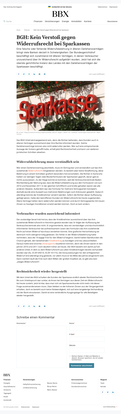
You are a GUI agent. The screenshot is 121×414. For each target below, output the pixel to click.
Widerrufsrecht (35, 170)
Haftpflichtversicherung (31, 384)
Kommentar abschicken (81, 365)
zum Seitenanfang (110, 407)
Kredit (6, 397)
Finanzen (38, 21)
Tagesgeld (7, 393)
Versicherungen (52, 21)
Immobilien (76, 21)
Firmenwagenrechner (79, 383)
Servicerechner (77, 380)
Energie (65, 21)
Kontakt (103, 386)
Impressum (113, 7)
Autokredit (7, 400)
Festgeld (7, 383)
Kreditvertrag (55, 240)
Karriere (87, 21)
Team (102, 383)
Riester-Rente (52, 383)
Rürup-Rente (52, 386)
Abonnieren (112, 21)
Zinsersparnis (48, 243)
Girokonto (7, 390)
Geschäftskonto (9, 386)
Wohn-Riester (52, 390)
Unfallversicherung (30, 388)
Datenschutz (102, 7)
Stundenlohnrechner (79, 386)
